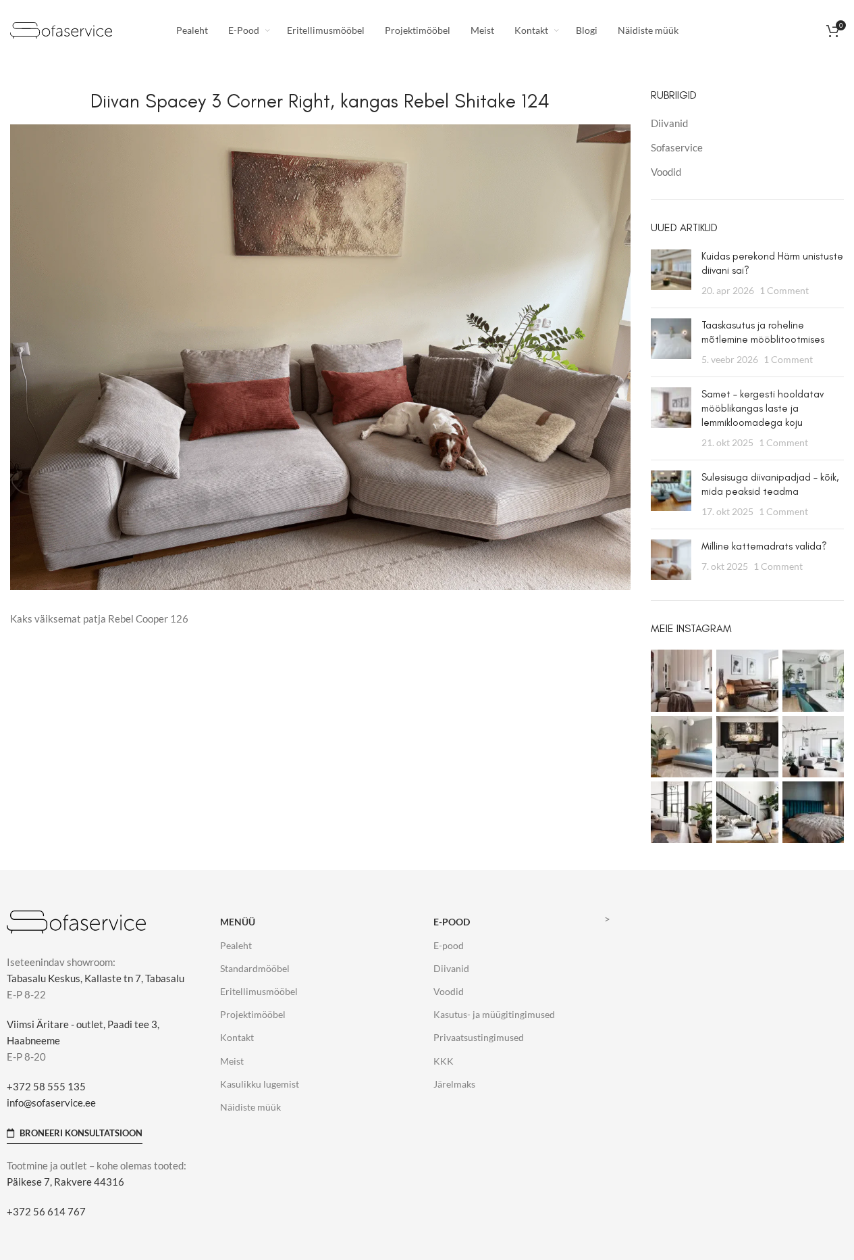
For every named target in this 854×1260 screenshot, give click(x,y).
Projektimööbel (253, 1014)
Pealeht (236, 945)
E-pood (451, 921)
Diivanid (669, 123)
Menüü (237, 921)
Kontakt (237, 1037)
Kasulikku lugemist (259, 1084)
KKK (443, 1061)
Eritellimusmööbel (259, 991)
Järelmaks (454, 1084)
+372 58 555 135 (46, 1086)
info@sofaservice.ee (51, 1102)
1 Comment (784, 290)
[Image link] (76, 921)
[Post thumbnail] (671, 273)
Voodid (666, 172)
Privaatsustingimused (478, 1037)
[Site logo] (61, 29)
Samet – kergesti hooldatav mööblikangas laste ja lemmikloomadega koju (762, 408)
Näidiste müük (250, 1107)
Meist (232, 1061)
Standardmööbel (255, 968)
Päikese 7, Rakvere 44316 (65, 1182)
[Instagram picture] (681, 680)
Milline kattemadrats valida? (764, 546)
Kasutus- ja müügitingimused (494, 1014)
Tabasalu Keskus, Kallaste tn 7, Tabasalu (95, 978)
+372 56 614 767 (46, 1211)
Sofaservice (677, 147)
